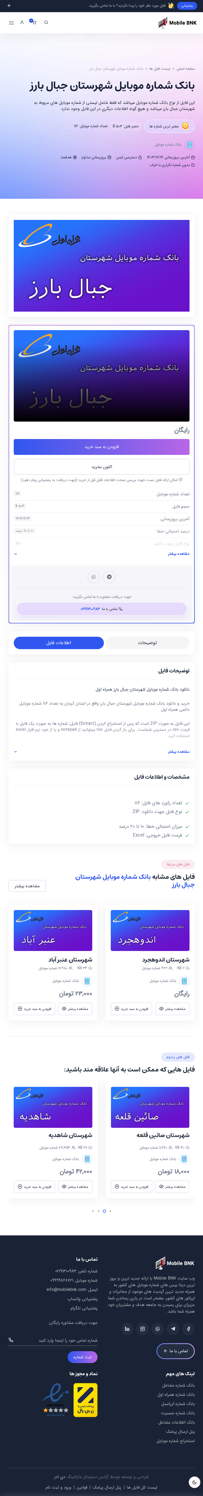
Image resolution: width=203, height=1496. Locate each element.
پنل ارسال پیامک (180, 1431)
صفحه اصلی (186, 69)
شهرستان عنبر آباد (70, 960)
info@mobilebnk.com (66, 1289)
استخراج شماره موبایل (175, 1441)
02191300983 (65, 1271)
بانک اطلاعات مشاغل (176, 1422)
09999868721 (61, 1280)
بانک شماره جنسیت (178, 1413)
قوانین (82, 1487)
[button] (179, 1140)
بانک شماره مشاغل (178, 1385)
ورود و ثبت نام (58, 1487)
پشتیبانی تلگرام (84, 1308)
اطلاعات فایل (58, 643)
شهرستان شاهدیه (70, 1135)
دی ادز (59, 1477)
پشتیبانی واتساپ (82, 1299)
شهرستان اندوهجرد (166, 960)
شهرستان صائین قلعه (163, 1135)
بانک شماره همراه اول (176, 1394)
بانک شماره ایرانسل (178, 1404)
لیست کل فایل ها (142, 1487)
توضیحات (147, 643)
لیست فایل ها (160, 69)
